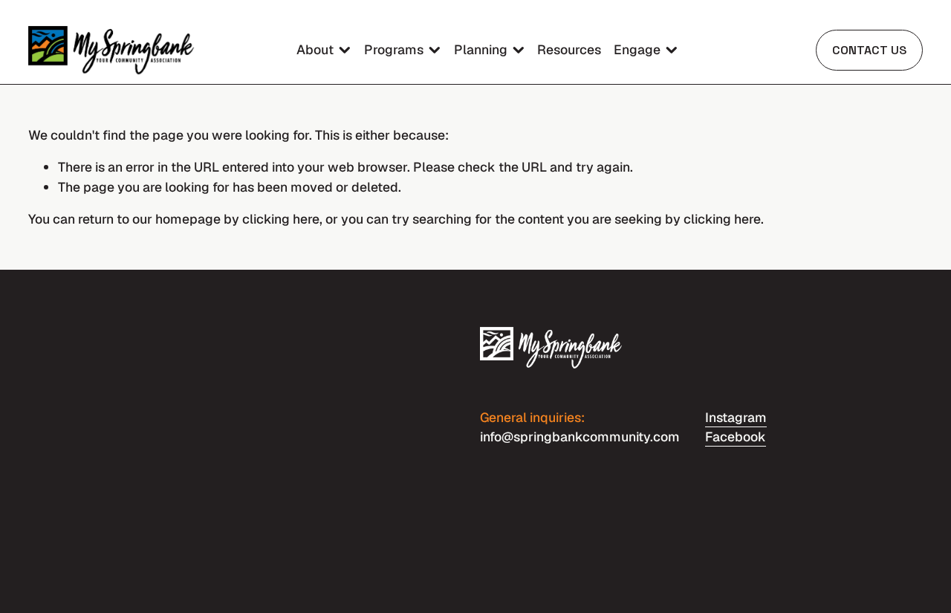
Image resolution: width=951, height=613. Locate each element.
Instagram (736, 417)
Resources (569, 49)
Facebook (735, 436)
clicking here (280, 218)
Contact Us (869, 50)
